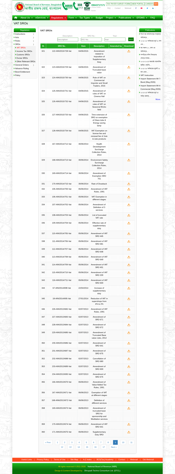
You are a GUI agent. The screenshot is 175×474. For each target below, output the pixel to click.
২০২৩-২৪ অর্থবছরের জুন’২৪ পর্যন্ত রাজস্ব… (149, 94)
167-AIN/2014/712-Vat (61, 144)
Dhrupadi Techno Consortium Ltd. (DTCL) (102, 470)
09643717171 (98, 5)
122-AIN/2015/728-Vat (61, 51)
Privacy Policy (43, 459)
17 (104, 447)
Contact (117, 8)
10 (123, 442)
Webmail (128, 8)
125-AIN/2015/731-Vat (61, 91)
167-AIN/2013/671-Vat (61, 392)
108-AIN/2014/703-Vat (61, 215)
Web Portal (138, 4)
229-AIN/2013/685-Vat (61, 332)
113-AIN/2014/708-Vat (61, 257)
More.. (158, 99)
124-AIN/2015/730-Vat (61, 77)
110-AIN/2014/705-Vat (61, 233)
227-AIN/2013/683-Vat (61, 317)
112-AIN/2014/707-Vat (61, 249)
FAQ (108, 8)
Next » (114, 447)
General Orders (22, 65)
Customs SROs (23, 54)
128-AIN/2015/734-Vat (61, 131)
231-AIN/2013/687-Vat (61, 351)
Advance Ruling (22, 68)
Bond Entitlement (22, 72)
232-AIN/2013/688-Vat (61, 358)
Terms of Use (59, 459)
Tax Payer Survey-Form (118, 4)
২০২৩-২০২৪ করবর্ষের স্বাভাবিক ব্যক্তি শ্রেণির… (151, 63)
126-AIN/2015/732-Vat (61, 101)
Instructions (20, 34)
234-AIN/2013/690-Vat (61, 374)
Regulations (57, 17)
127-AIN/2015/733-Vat (61, 115)
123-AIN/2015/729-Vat (61, 67)
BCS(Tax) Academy (105, 459)
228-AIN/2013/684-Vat (61, 325)
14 (79, 447)
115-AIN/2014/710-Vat (61, 272)
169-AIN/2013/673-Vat (61, 408)
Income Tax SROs (24, 51)
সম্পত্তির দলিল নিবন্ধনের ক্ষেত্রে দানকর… (149, 56)
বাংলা (156, 4)
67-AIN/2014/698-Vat (62, 288)
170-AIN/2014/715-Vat (61, 184)
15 (87, 447)
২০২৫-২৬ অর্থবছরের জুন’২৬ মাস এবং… (151, 42)
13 (70, 447)
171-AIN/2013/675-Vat (61, 432)
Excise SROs (22, 58)
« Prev (48, 442)
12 (62, 447)
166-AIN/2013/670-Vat (61, 382)
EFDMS (141, 17)
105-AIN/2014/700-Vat (61, 189)
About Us (25, 17)
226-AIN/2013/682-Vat (61, 309)
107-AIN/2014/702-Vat (61, 204)
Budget (99, 17)
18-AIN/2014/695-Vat (62, 298)
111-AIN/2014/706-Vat (61, 241)
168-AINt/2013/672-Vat (62, 400)
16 (95, 447)
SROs (17, 44)
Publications (125, 17)
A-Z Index (87, 459)
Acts (17, 37)
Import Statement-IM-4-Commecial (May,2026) (151, 87)
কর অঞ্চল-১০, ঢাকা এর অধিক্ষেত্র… (148, 49)
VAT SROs (21, 48)
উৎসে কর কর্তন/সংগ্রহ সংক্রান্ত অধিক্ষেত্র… (151, 35)
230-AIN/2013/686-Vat (61, 343)
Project (109, 17)
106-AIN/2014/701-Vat (61, 197)
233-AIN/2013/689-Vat (61, 366)
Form (71, 17)
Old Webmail (148, 459)
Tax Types (84, 17)
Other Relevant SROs (26, 61)
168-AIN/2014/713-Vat (61, 160)
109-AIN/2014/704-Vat (61, 223)
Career (149, 4)
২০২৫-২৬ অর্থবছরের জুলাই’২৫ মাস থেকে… (150, 70)
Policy (17, 75)
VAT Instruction (147, 75)
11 (131, 442)
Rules (17, 41)
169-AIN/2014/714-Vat (61, 173)
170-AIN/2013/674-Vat (61, 424)
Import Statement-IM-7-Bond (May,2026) (151, 80)
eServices (40, 17)
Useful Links (26, 459)
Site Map (74, 459)
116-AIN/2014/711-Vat (61, 280)
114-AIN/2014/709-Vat (61, 264)
